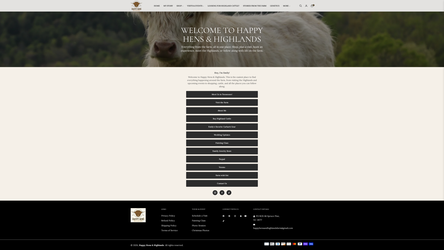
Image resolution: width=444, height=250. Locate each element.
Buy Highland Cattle (222, 118)
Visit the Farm (222, 102)
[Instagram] (215, 192)
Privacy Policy (168, 215)
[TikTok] (229, 192)
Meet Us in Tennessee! (222, 94)
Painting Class (222, 143)
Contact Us (222, 183)
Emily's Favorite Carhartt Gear (222, 127)
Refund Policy (168, 220)
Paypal (222, 159)
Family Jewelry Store (222, 151)
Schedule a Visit (199, 215)
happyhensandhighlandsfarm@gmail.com (273, 228)
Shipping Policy (168, 225)
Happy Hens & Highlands (151, 245)
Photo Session (199, 225)
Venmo (222, 167)
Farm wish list (222, 175)
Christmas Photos (200, 230)
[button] (300, 6)
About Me (222, 110)
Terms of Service (169, 230)
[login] (306, 6)
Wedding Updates (222, 135)
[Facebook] (222, 192)
